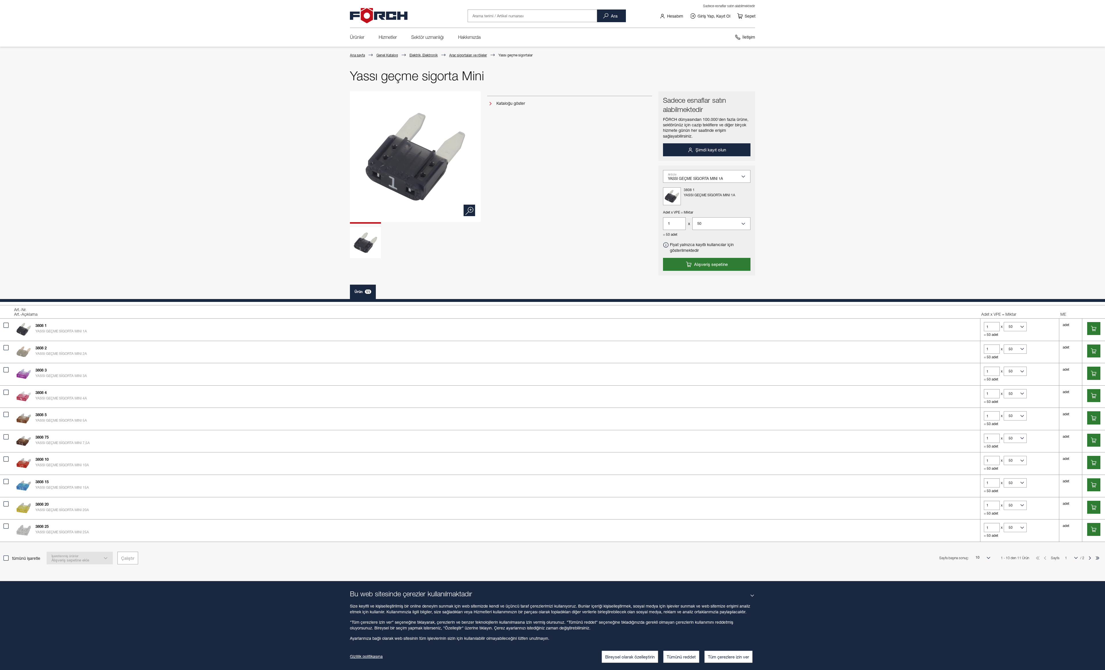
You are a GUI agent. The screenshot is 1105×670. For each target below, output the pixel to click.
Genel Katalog (387, 55)
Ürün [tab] (362, 292)
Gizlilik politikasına (366, 656)
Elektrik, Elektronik (423, 55)
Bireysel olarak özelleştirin (630, 656)
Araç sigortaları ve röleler (468, 55)
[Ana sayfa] (378, 16)
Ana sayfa (357, 55)
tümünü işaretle (26, 558)
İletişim (748, 37)
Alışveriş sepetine (710, 264)
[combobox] (709, 178)
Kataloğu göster (510, 103)
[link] (671, 15)
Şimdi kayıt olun (710, 149)
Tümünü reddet (681, 656)
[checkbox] (6, 325)
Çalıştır (127, 558)
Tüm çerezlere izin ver (728, 656)
